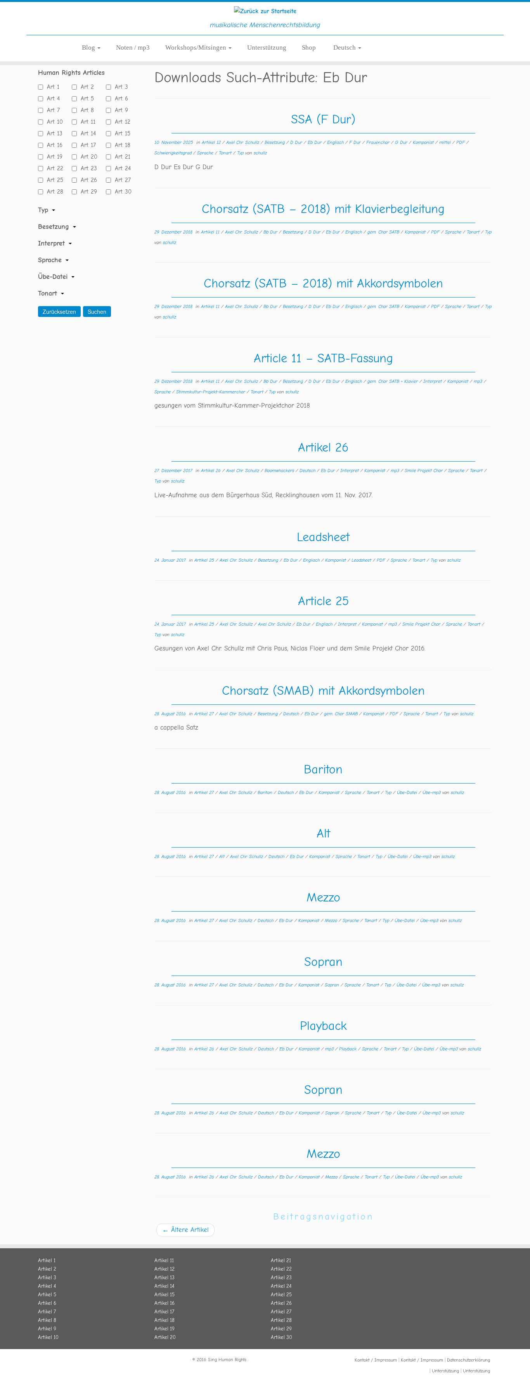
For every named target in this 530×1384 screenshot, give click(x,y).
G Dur (402, 142)
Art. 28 (53, 191)
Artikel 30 (281, 1337)
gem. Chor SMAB (341, 713)
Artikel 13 (164, 1277)
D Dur (297, 142)
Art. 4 (51, 98)
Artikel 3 (47, 1277)
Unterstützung (266, 47)
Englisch (336, 142)
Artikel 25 (205, 560)
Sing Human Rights (227, 1359)
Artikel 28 (281, 1320)
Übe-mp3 (432, 792)
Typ (241, 153)
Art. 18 (120, 145)
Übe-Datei (408, 792)
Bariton (323, 769)
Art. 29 (87, 191)
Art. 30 (121, 191)
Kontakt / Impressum (376, 1360)
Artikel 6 (47, 1303)
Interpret (433, 381)
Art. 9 (119, 110)
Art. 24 (121, 168)
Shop (309, 47)
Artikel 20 (165, 1337)
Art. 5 (85, 98)
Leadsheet (323, 537)
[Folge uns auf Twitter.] (52, 1361)
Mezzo (323, 897)
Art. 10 (53, 121)
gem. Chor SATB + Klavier (393, 381)
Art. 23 (87, 168)
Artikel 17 (164, 1312)
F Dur (355, 142)
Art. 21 (120, 156)
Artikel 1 (46, 1260)
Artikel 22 (281, 1269)
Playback (323, 1026)
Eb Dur (315, 142)
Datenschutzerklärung (468, 1360)
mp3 (479, 381)
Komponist (424, 142)
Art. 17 (86, 145)
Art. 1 (51, 86)
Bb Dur (271, 232)
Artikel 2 (47, 1269)
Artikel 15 (164, 1295)
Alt (323, 833)
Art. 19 (52, 156)
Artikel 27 (204, 713)
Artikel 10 (48, 1337)
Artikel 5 (47, 1295)
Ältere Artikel (185, 1229)
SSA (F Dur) (323, 119)
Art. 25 (53, 179)
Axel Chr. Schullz (243, 142)
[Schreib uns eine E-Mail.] (80, 1361)
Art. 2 (85, 86)
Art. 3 (119, 86)
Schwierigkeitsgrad (173, 153)
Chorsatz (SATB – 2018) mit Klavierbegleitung (323, 209)
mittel (445, 142)
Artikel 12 (212, 142)
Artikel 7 (47, 1312)
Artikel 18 (164, 1320)
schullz (260, 153)
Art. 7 (51, 110)
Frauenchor (378, 142)
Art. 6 (119, 98)
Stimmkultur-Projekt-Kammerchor (211, 391)
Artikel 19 (164, 1329)
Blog (89, 47)
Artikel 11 (211, 232)
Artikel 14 (164, 1286)
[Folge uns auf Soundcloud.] (61, 1361)
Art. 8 (85, 110)
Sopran (323, 962)
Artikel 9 (47, 1329)
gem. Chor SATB (384, 232)
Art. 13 (52, 133)
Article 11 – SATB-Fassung (323, 358)
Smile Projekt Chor (424, 470)
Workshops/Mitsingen (196, 47)
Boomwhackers (280, 470)
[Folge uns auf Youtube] (70, 1361)
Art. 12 (120, 121)
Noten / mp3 (133, 47)
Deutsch (308, 470)
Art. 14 (86, 133)
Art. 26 (87, 179)
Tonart (226, 153)
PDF (461, 142)
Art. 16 (52, 145)
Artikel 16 (164, 1303)
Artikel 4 (47, 1286)
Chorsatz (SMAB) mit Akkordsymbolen (323, 690)
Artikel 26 (323, 447)
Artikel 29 (281, 1329)
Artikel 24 (281, 1286)
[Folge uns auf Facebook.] (42, 1361)
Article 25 (323, 601)
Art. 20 (87, 156)
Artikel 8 (47, 1320)
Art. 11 (86, 121)
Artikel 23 (281, 1277)
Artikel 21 (281, 1260)
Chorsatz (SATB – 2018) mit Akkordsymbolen (323, 283)
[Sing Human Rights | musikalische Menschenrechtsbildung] (265, 11)
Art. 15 (120, 133)
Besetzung (275, 142)
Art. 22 (53, 168)
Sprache (206, 153)
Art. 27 (121, 179)
